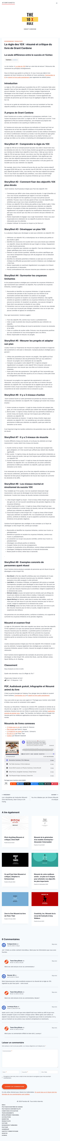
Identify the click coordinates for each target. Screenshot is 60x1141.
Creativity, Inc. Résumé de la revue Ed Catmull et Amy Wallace (45, 916)
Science (4, 1135)
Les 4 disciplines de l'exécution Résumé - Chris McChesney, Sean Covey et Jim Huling (15, 798)
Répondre (54, 944)
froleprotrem (12, 944)
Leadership (5, 1129)
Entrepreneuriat (9, 41)
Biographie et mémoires (9, 1125)
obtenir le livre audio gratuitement (18, 77)
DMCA (3, 1104)
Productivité (18, 41)
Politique (5, 1127)
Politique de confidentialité (11, 1109)
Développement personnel (10, 1115)
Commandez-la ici (20, 695)
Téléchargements (8, 1113)
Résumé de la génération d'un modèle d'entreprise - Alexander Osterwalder (44, 839)
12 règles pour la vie (13, 727)
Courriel (25, 1072)
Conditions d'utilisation (10, 1111)
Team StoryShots (16, 961)
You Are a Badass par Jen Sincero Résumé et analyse (44, 797)
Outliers (9, 735)
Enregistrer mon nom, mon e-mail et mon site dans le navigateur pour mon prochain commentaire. (27, 1077)
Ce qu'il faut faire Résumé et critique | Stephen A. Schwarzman (15, 876)
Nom (5, 1072)
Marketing (5, 1119)
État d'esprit (11, 729)
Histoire (4, 1123)
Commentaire (7, 1051)
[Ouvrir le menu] (56, 3)
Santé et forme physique (10, 1131)
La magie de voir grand (14, 731)
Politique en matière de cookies (12, 1106)
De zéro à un (11, 733)
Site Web (44, 1072)
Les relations (6, 1117)
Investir (4, 1133)
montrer (15, 59)
